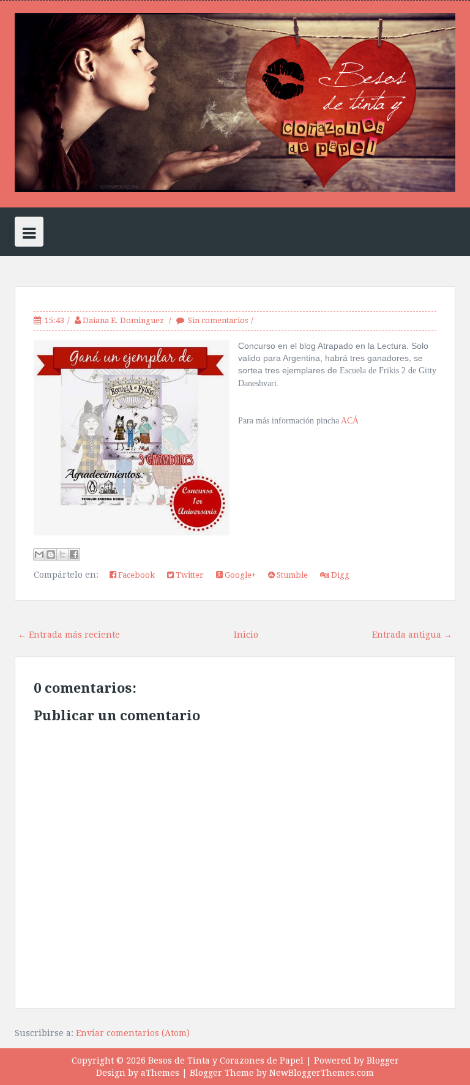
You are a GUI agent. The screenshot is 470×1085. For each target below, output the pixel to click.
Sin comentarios (218, 320)
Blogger (383, 1060)
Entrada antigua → (412, 634)
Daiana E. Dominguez (124, 320)
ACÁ (350, 420)
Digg (339, 575)
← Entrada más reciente (69, 634)
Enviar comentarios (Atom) (133, 1033)
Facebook (135, 575)
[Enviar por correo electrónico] (39, 554)
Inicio (246, 634)
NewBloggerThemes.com (321, 1073)
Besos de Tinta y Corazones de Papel (226, 1060)
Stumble (291, 575)
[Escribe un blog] (51, 554)
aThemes (160, 1073)
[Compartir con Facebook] (74, 554)
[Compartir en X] (62, 554)
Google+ (239, 575)
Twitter (189, 575)
